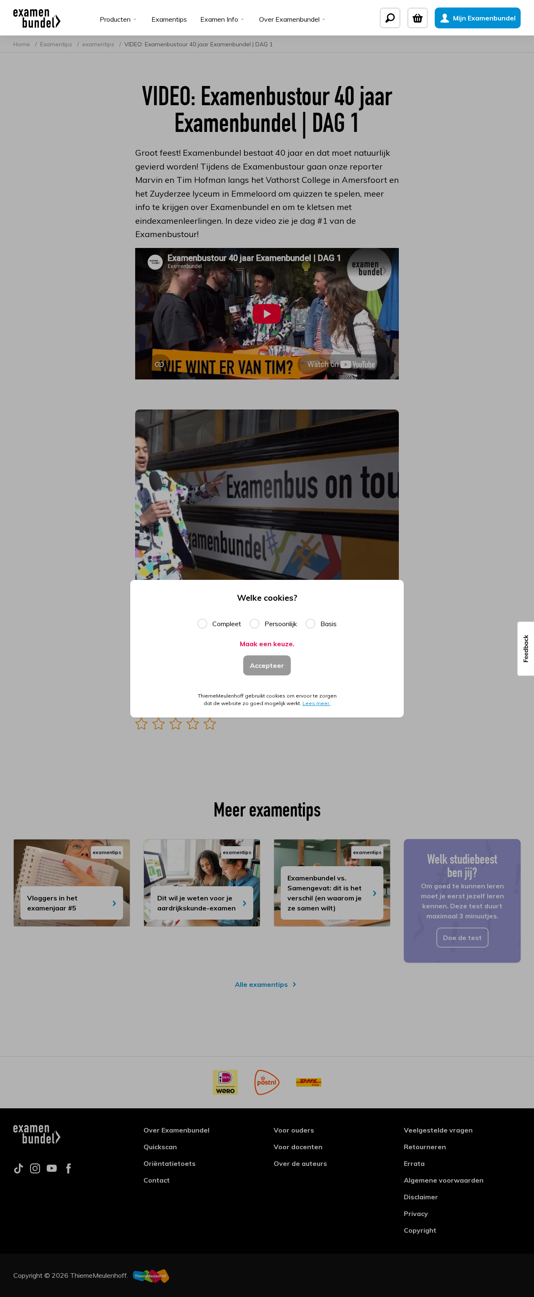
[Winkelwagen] (417, 18)
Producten (115, 19)
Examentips (169, 19)
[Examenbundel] (36, 18)
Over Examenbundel (289, 19)
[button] (525, 649)
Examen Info (219, 19)
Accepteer (267, 665)
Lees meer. (316, 703)
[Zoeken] (390, 18)
